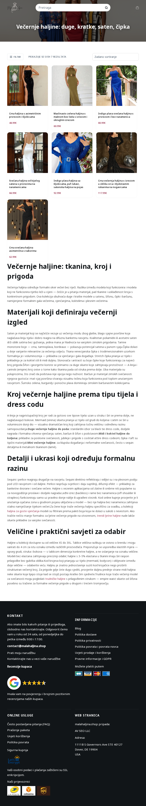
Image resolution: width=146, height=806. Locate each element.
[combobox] (70, 8)
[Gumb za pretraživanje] (106, 7)
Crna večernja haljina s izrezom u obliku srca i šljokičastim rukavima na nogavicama (116, 184)
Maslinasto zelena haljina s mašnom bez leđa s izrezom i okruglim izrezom (70, 117)
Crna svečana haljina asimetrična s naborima (22, 249)
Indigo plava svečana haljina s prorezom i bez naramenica (115, 115)
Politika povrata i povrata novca (96, 646)
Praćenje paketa (18, 730)
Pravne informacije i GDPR (93, 659)
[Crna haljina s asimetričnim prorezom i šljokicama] (27, 85)
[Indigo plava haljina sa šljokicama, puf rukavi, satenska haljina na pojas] (72, 152)
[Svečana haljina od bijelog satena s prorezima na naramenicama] (27, 152)
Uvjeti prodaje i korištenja (92, 652)
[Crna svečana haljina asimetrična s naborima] (27, 219)
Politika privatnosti (88, 640)
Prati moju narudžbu (21, 653)
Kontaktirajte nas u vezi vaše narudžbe (33, 659)
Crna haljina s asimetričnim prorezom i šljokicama (25, 115)
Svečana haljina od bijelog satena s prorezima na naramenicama (24, 184)
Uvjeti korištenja (18, 736)
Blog (78, 628)
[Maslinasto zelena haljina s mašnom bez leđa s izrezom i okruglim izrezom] (72, 85)
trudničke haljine (55, 579)
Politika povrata (18, 742)
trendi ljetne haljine (109, 515)
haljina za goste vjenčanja (23, 511)
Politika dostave (86, 634)
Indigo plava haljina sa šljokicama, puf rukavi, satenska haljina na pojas (68, 184)
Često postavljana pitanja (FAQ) (28, 724)
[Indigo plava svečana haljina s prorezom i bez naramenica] (116, 85)
